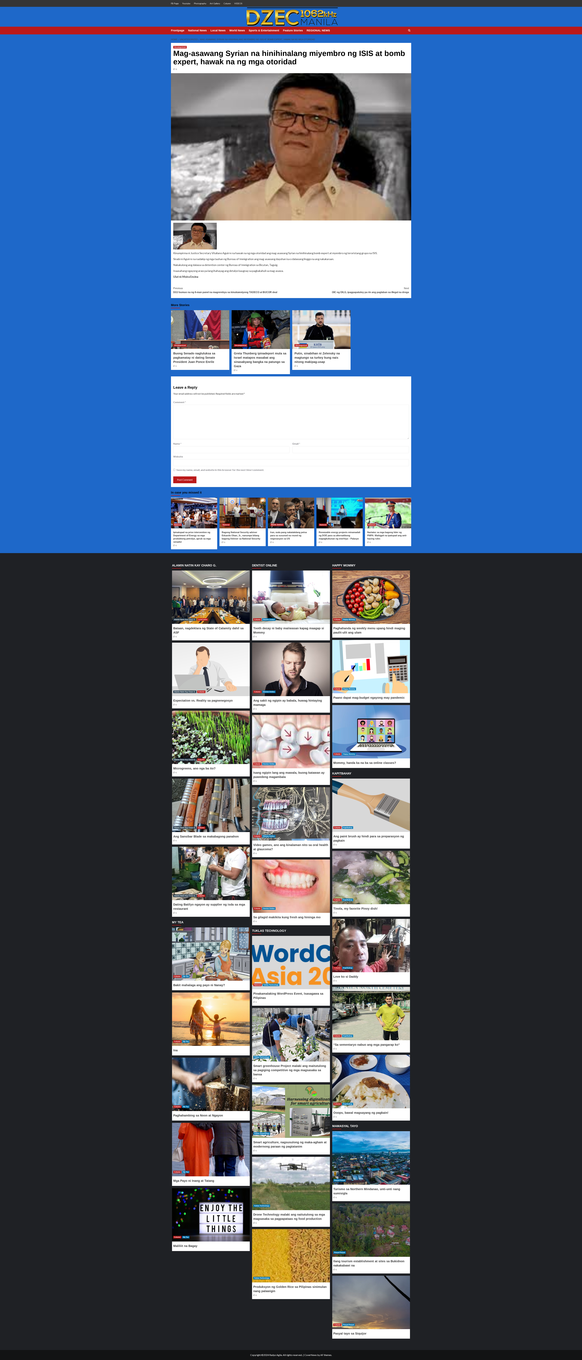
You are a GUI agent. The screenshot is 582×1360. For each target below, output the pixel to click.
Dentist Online (269, 619)
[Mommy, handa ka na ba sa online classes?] (371, 731)
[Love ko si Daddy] (371, 945)
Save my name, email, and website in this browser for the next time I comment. (220, 469)
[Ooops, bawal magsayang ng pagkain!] (371, 1081)
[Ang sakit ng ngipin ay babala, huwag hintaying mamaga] (291, 669)
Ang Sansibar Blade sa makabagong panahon (206, 836)
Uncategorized (180, 47)
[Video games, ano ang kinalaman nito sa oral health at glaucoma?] (291, 814)
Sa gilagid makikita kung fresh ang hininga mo (287, 917)
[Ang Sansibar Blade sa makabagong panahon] (211, 805)
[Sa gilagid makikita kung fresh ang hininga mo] (291, 886)
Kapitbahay (347, 827)
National (177, 525)
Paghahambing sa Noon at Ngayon (198, 1115)
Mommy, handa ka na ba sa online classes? (364, 762)
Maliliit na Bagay (185, 1246)
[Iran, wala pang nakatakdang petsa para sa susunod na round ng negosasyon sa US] (291, 513)
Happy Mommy (349, 619)
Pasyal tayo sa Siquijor (349, 1333)
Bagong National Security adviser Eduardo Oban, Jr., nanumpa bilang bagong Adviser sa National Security (241, 535)
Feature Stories (293, 30)
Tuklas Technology (270, 985)
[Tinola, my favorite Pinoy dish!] (371, 877)
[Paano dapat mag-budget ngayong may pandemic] (371, 666)
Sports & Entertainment (264, 30)
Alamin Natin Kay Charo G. (185, 619)
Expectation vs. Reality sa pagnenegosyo (203, 700)
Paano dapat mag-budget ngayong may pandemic (369, 697)
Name (177, 443)
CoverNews (310, 1354)
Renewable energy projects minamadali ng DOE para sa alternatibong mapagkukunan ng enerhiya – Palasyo (339, 535)
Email (296, 443)
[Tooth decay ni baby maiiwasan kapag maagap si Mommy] (291, 597)
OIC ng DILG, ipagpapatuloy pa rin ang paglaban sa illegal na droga (370, 290)
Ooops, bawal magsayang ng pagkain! (360, 1112)
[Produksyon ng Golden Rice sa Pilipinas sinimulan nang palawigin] (291, 1255)
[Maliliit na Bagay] (211, 1215)
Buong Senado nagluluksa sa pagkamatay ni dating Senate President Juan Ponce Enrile (194, 358)
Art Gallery (215, 3)
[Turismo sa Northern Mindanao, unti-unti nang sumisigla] (371, 1158)
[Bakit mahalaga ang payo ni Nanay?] (211, 954)
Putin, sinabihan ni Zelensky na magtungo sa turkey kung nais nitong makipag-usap (317, 358)
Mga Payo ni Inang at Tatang (193, 1180)
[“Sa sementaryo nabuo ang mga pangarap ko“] (371, 1013)
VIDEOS (238, 3)
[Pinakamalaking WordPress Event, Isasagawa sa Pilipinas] (291, 962)
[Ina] (211, 1019)
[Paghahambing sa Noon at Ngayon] (211, 1084)
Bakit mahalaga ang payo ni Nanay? (199, 985)
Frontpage (177, 30)
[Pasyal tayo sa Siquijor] (371, 1302)
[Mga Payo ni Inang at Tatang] (211, 1149)
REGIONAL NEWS (318, 30)
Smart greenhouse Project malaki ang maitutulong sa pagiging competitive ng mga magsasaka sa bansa (289, 1070)
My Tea (186, 976)
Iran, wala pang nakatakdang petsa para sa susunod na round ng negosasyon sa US (288, 535)
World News (237, 30)
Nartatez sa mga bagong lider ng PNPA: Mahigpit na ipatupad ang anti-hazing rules (387, 535)
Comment (179, 402)
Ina (175, 1050)
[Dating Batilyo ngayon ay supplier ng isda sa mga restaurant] (211, 873)
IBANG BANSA (277, 525)
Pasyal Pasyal (339, 1180)
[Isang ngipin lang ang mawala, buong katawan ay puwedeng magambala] (291, 741)
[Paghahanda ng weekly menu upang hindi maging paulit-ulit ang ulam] (371, 597)
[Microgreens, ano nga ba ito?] (211, 737)
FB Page (175, 3)
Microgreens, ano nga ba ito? (194, 768)
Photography (200, 3)
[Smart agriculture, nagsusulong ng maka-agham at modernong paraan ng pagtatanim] (291, 1111)
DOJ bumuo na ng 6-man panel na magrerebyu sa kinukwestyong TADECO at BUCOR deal (225, 290)
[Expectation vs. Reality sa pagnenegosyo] (211, 669)
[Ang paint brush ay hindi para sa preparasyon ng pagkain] (371, 805)
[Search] (409, 30)
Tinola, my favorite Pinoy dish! (355, 908)
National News (197, 30)
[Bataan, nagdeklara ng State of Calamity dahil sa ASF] (211, 597)
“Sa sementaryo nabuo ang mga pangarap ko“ (366, 1044)
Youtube (186, 3)
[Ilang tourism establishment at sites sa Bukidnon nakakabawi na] (371, 1230)
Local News (218, 30)
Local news (202, 619)
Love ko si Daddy (345, 976)
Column (227, 3)
